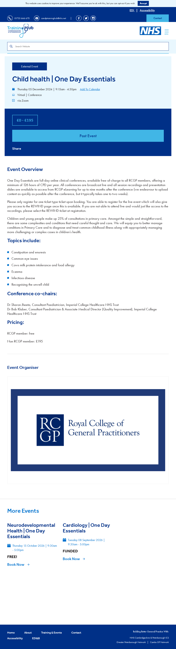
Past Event (88, 135)
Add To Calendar (90, 89)
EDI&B (36, 638)
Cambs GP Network (159, 642)
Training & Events (51, 632)
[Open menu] (166, 31)
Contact (157, 18)
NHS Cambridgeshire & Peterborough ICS (149, 637)
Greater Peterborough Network (131, 642)
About (28, 632)
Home (11, 632)
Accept (143, 3)
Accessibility (147, 10)
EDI (132, 10)
